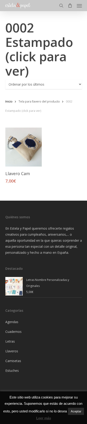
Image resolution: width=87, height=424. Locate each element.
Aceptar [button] (76, 411)
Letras (10, 341)
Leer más (43, 418)
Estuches (12, 370)
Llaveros (11, 351)
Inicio (9, 101)
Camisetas (13, 361)
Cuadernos (13, 331)
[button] (79, 5)
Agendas (11, 322)
